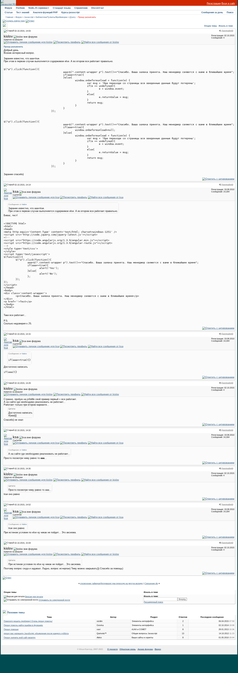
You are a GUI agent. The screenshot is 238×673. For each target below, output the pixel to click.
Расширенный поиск (153, 602)
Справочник (81, 8)
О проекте (112, 649)
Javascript (28, 17)
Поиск (230, 12)
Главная (9, 17)
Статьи (8, 12)
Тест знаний (22, 12)
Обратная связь (128, 649)
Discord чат (97, 8)
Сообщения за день (212, 12)
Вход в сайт (228, 3)
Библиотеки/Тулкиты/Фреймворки (51, 17)
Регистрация (214, 3)
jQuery (73, 17)
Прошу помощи (11, 629)
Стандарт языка (62, 8)
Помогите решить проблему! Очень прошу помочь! (28, 621)
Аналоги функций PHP (45, 12)
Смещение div (151, 583)
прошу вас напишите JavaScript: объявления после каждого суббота (36, 633)
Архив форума (145, 649)
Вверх (158, 649)
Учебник (20, 8)
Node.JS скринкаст (38, 8)
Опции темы (210, 26)
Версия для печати (34, 596)
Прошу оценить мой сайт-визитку (20, 637)
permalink (227, 31)
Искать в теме (226, 26)
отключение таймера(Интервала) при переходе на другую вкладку (111, 583)
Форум (8, 8)
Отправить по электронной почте (54, 600)
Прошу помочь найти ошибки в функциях (23, 625)
